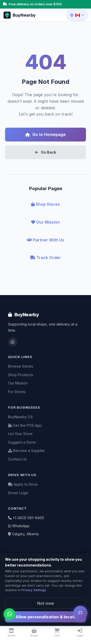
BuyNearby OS (20, 417)
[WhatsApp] (12, 341)
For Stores (17, 391)
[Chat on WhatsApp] (9, 614)
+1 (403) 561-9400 (28, 518)
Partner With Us (48, 239)
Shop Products (20, 375)
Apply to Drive (25, 484)
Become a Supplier (28, 450)
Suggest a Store (22, 442)
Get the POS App (27, 425)
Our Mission (47, 222)
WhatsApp (21, 526)
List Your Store (20, 434)
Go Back (48, 152)
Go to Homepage (49, 134)
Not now (45, 603)
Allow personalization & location (47, 616)
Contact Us (17, 459)
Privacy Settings (33, 590)
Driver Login (18, 493)
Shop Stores (47, 204)
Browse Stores (20, 366)
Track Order (48, 257)
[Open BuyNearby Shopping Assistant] (80, 613)
